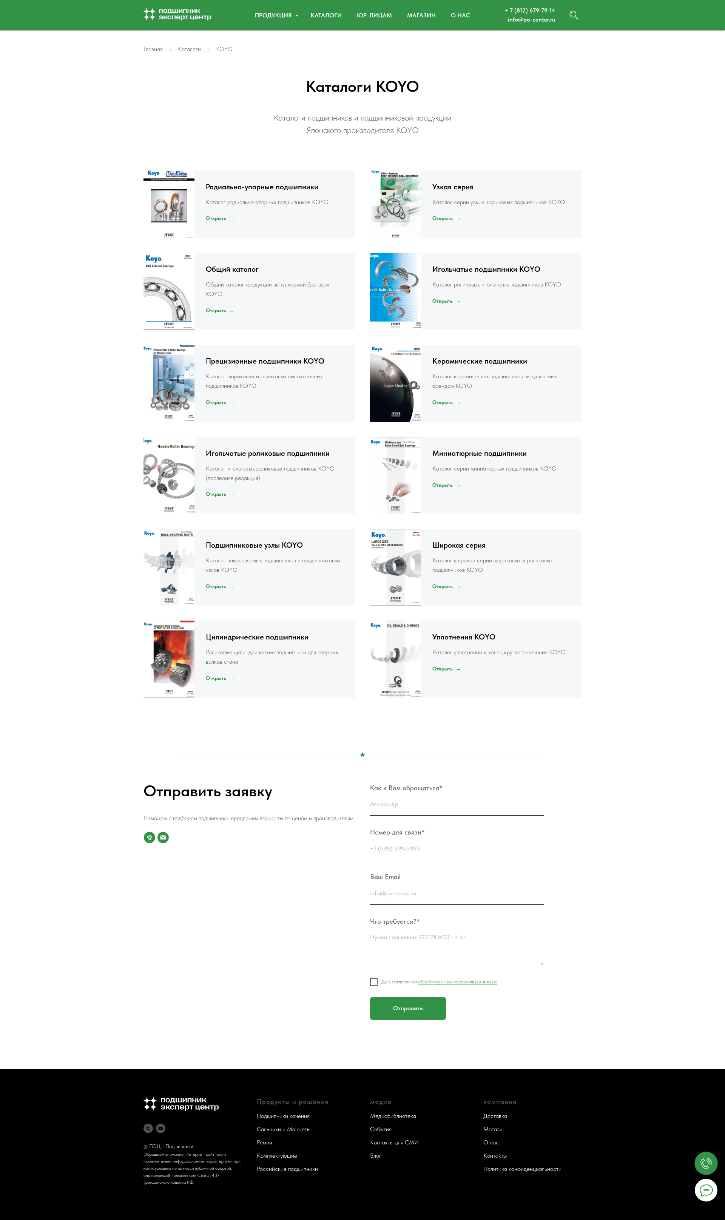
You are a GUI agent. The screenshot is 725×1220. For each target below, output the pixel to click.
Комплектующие (277, 1155)
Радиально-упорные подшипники (262, 186)
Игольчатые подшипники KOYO (486, 269)
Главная (153, 49)
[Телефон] (148, 1128)
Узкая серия (453, 186)
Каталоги (326, 15)
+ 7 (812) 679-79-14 (529, 10)
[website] (574, 15)
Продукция (274, 15)
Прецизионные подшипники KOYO (265, 360)
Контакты (495, 1155)
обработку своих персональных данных (457, 982)
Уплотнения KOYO (463, 636)
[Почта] (163, 837)
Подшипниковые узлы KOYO (254, 545)
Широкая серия (459, 545)
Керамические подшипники (479, 360)
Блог (375, 1155)
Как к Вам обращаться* (406, 788)
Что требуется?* (395, 921)
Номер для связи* (397, 832)
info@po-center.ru (531, 19)
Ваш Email (385, 877)
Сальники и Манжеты (283, 1129)
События (381, 1129)
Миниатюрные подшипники (479, 453)
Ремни (264, 1142)
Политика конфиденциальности (522, 1168)
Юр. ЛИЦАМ (374, 15)
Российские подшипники (287, 1168)
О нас (460, 15)
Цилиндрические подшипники (257, 636)
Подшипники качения (283, 1115)
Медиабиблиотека (393, 1115)
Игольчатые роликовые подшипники (269, 453)
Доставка (495, 1115)
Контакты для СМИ (394, 1142)
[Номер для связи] (149, 837)
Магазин (421, 15)
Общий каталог (232, 269)
